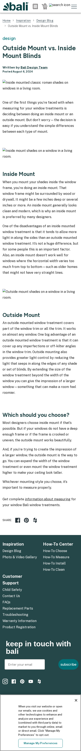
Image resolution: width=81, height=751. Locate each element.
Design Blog (11, 551)
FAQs (6, 602)
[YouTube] (30, 681)
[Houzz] (35, 520)
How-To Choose (55, 551)
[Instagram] (5, 681)
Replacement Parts (17, 608)
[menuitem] (20, 551)
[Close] (76, 700)
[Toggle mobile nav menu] (74, 6)
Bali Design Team (34, 67)
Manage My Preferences (41, 743)
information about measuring (47, 499)
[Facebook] (18, 520)
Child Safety (12, 590)
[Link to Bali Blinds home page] (16, 6)
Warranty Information (19, 621)
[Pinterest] (22, 681)
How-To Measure (56, 557)
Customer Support (12, 579)
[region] (40, 723)
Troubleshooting (15, 615)
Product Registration (19, 627)
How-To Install (54, 563)
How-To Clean (54, 570)
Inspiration (13, 544)
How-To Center (58, 544)
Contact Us (11, 596)
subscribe (68, 664)
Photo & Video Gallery (19, 557)
